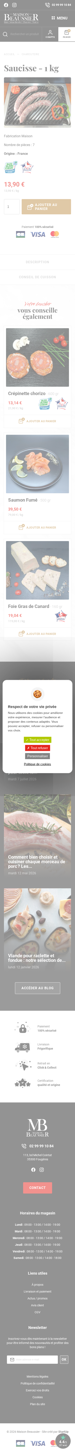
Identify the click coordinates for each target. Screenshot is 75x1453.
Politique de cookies (37, 764)
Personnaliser (37, 756)
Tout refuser (39, 748)
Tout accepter (39, 739)
